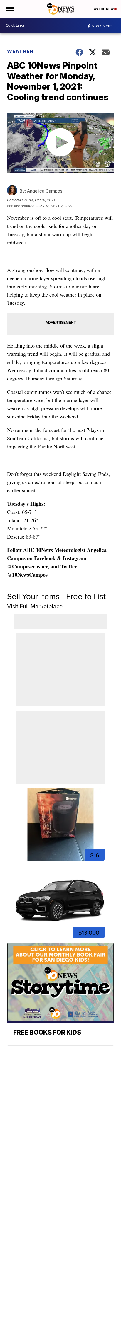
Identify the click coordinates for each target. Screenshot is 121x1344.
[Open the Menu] (9, 8)
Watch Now (104, 9)
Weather (20, 51)
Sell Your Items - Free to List (56, 596)
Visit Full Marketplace (35, 606)
